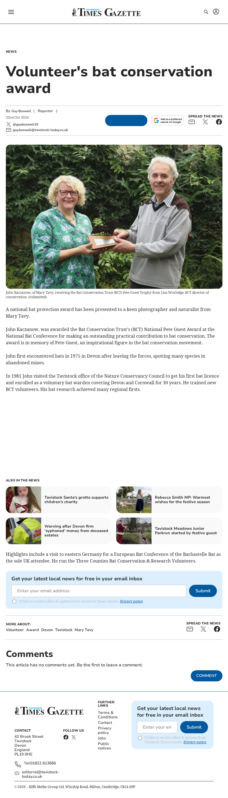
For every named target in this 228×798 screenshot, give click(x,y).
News (11, 51)
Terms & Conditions (108, 715)
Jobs (102, 738)
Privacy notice (131, 601)
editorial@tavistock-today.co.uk (40, 774)
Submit (202, 591)
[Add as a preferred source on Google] (168, 121)
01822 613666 (43, 763)
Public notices (104, 746)
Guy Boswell (21, 111)
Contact (105, 722)
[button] (11, 12)
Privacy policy (104, 730)
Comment (206, 675)
